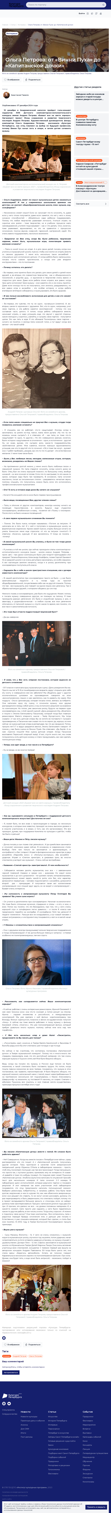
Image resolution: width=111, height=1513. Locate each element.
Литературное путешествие (95, 1453)
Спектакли (87, 1478)
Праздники (53, 1461)
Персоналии (54, 1429)
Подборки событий (57, 1457)
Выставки (87, 1433)
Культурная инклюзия (58, 1449)
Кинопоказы (88, 1482)
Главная (5, 25)
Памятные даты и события (33, 1421)
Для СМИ (25, 1429)
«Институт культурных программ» (31, 1487)
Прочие (86, 1465)
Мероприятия (89, 1425)
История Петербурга (57, 1421)
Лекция (86, 1449)
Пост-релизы (27, 1437)
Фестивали (53, 1474)
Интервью (22, 25)
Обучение (87, 1461)
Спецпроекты (8, 1410)
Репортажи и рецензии (59, 1465)
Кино (85, 1441)
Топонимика (54, 1470)
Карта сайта (7, 1499)
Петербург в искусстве (58, 1433)
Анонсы (24, 1425)
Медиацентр (89, 1457)
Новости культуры (29, 1417)
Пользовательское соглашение (15, 1495)
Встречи (86, 1429)
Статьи (13, 25)
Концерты (87, 1445)
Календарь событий (92, 1437)
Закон (51, 1445)
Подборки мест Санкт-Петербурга (63, 1453)
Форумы (86, 1470)
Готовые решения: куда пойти (62, 1441)
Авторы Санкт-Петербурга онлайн (63, 1437)
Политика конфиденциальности (15, 1492)
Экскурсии (88, 1474)
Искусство (52, 1417)
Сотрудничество (9, 1414)
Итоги (23, 1433)
